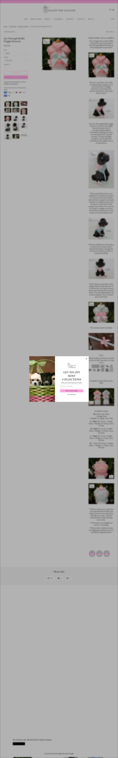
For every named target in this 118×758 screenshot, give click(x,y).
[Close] (86, 358)
